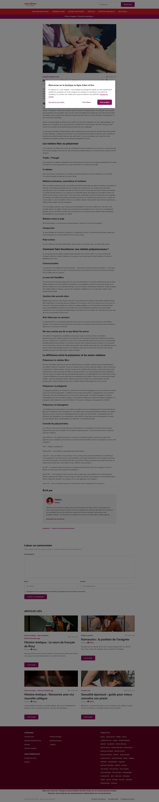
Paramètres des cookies (56, 102)
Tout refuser (86, 102)
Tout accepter (104, 102)
